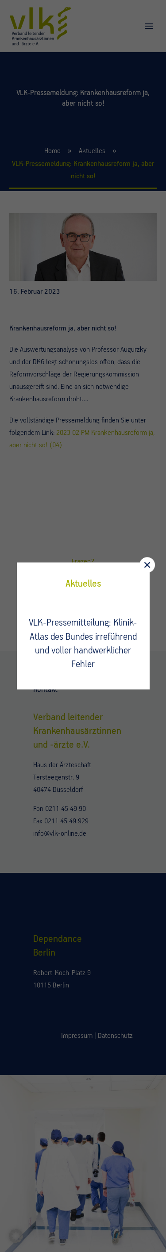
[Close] (147, 564)
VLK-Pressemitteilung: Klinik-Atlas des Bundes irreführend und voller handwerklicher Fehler (83, 644)
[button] (16, 1236)
